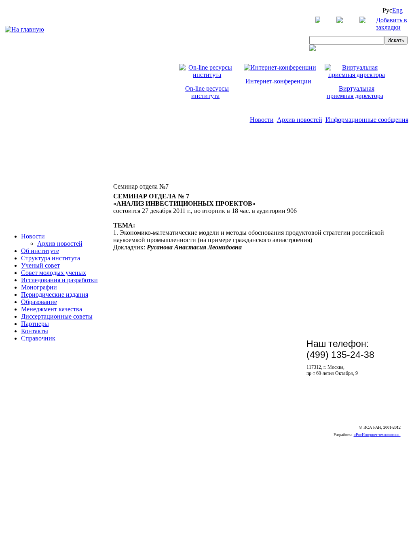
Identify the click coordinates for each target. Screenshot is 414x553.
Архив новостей (299, 119)
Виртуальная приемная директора (355, 92)
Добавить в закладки (391, 24)
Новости (262, 119)
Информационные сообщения (366, 119)
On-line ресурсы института (207, 92)
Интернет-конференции (278, 81)
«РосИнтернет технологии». (377, 434)
